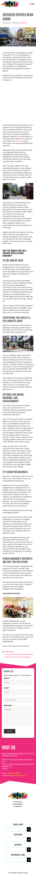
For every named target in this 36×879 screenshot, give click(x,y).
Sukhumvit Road (17, 141)
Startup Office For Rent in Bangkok (18, 657)
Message (8, 705)
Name (7, 678)
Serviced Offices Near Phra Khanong (19, 654)
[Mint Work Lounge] (10, 4)
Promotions (9, 652)
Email (7, 688)
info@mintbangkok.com (16, 775)
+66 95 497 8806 (13, 773)
